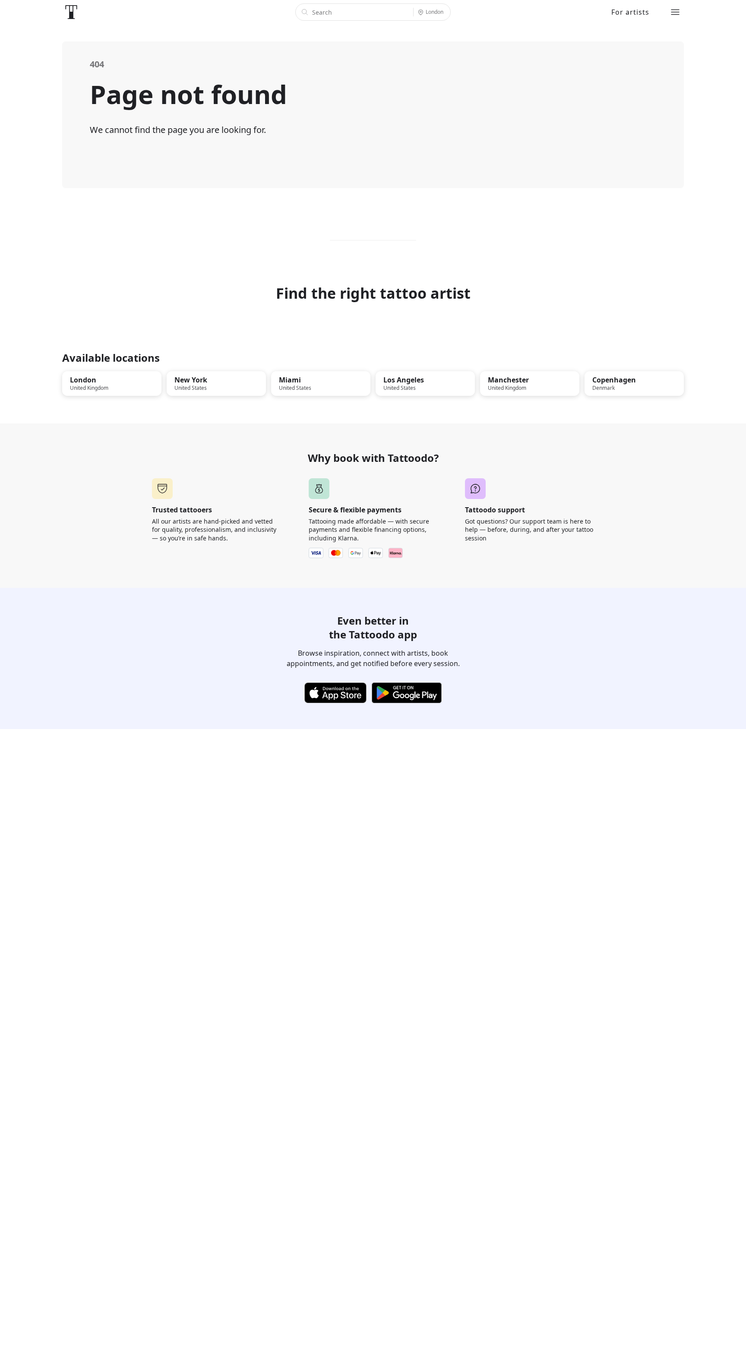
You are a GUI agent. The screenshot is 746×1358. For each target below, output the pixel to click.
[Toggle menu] (675, 12)
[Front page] (71, 12)
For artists (630, 12)
